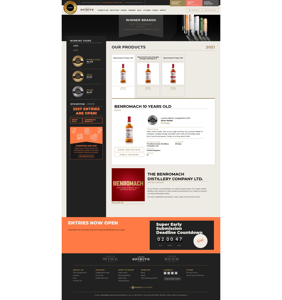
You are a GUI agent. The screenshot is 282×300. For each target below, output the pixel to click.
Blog (139, 10)
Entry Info (114, 10)
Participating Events (149, 278)
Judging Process (102, 272)
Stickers (147, 10)
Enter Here (122, 272)
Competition (103, 10)
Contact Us (77, 281)
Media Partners (102, 278)
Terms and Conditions (195, 275)
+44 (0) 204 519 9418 (150, 295)
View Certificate (129, 150)
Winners (132, 10)
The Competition (80, 272)
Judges (124, 10)
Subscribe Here (172, 279)
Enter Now (75, 120)
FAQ (74, 278)
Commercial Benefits (90, 120)
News (143, 275)
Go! (200, 240)
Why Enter (122, 278)
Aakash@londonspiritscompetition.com (116, 295)
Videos (155, 10)
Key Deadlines (124, 275)
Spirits (163, 10)
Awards (76, 275)
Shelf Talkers (129, 155)
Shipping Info (123, 281)
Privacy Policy (192, 272)
